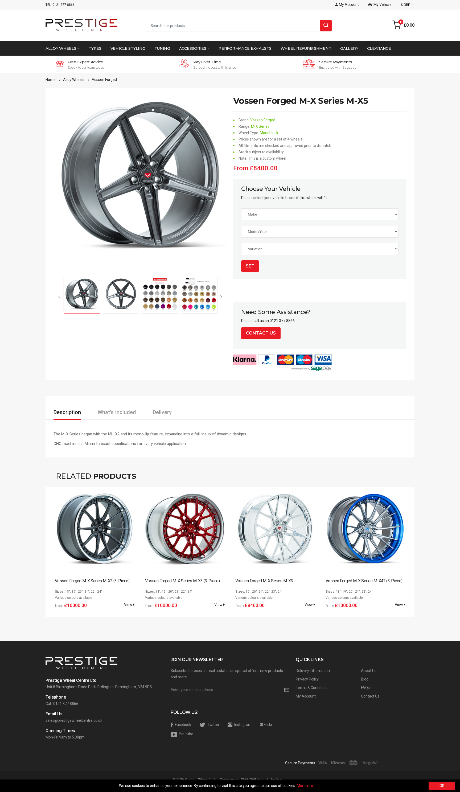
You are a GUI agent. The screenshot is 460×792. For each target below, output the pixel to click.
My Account (306, 696)
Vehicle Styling (127, 48)
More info (305, 785)
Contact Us (261, 333)
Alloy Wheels (61, 48)
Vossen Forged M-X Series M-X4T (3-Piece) (364, 580)
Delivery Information (313, 671)
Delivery (162, 412)
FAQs (365, 688)
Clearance (379, 48)
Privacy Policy (307, 679)
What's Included (117, 412)
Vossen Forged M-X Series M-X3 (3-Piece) (182, 580)
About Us (368, 671)
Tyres (95, 48)
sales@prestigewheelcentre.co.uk (74, 720)
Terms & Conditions (312, 688)
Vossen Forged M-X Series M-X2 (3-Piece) (92, 580)
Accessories (193, 48)
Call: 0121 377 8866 (62, 704)
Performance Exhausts (245, 48)
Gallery (349, 48)
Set (250, 266)
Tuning (162, 48)
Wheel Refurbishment (306, 48)
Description (67, 412)
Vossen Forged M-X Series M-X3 (264, 580)
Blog (364, 679)
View (128, 605)
